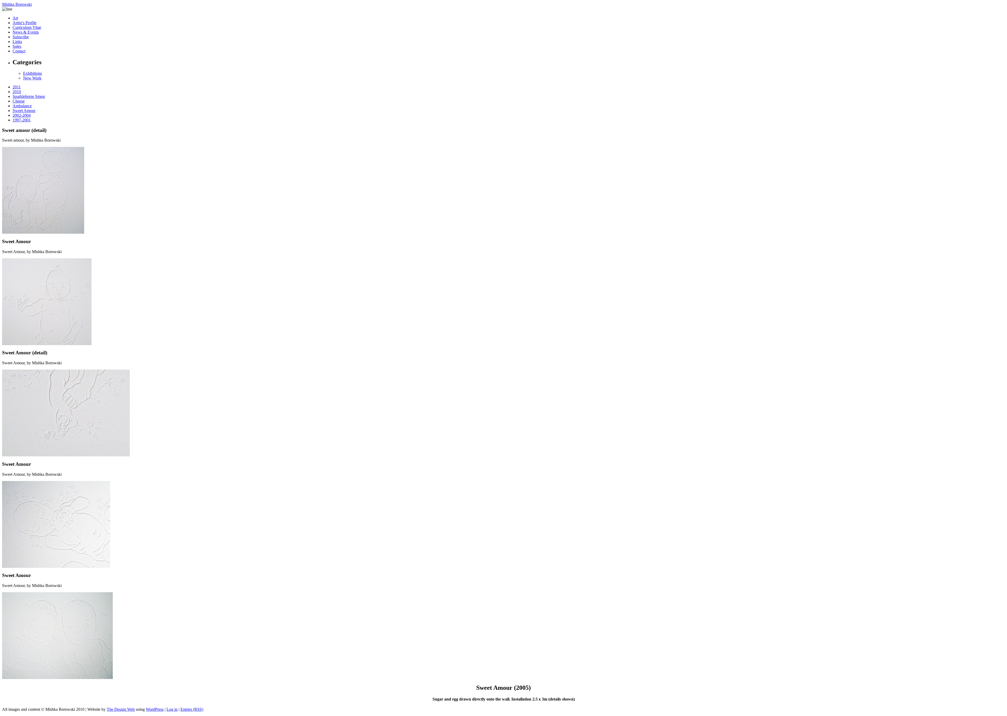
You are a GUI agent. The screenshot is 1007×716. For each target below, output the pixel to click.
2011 (17, 87)
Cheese (19, 101)
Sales (17, 46)
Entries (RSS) (191, 709)
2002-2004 (22, 115)
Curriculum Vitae (27, 27)
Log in (172, 709)
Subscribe (21, 37)
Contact (19, 51)
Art (15, 18)
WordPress (155, 709)
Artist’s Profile (24, 22)
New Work (32, 78)
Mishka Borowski (17, 4)
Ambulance (22, 106)
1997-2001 (22, 120)
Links (17, 41)
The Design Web (121, 709)
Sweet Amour (24, 110)
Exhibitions (32, 73)
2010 (17, 91)
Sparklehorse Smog (29, 96)
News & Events (26, 32)
